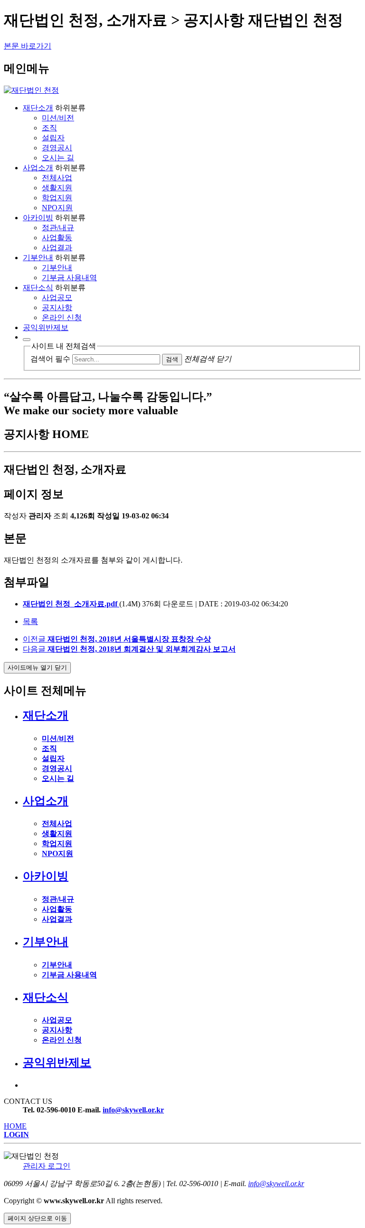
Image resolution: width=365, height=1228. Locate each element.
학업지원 (57, 198)
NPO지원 (57, 208)
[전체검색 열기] (26, 339)
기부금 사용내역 (69, 277)
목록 (30, 621)
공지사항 (57, 307)
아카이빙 (38, 218)
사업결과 (57, 248)
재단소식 (38, 287)
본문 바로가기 (27, 46)
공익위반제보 (45, 327)
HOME (15, 1126)
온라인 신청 (62, 317)
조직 (49, 128)
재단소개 (38, 108)
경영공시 (57, 148)
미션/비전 (58, 118)
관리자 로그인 (46, 1166)
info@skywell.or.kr (133, 1110)
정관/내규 (58, 228)
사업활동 (57, 238)
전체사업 (57, 178)
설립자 (53, 138)
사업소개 (38, 168)
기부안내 (38, 257)
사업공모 (57, 297)
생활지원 (57, 188)
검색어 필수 (50, 359)
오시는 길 (58, 158)
